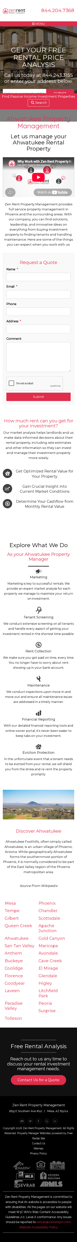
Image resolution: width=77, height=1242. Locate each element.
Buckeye (14, 960)
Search (41, 103)
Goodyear (15, 983)
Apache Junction (47, 928)
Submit (38, 397)
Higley (45, 983)
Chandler (48, 910)
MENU (40, 24)
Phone (11, 304)
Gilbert (12, 918)
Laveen (12, 990)
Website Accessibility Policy (38, 1227)
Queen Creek (18, 925)
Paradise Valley (14, 1006)
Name (10, 269)
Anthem (13, 953)
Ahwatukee (17, 938)
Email (10, 286)
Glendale (47, 975)
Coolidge (14, 968)
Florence (14, 975)
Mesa (10, 903)
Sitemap (38, 1148)
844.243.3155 (57, 75)
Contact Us (38, 1143)
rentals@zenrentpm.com (54, 1222)
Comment (13, 338)
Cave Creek (50, 960)
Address (12, 321)
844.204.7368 (57, 10)
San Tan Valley (19, 945)
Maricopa (48, 945)
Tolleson (13, 1018)
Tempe (12, 910)
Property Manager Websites (34, 1133)
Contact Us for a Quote (38, 1080)
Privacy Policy (38, 1153)
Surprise (47, 1010)
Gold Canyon (51, 938)
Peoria (45, 1003)
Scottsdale (49, 918)
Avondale (48, 953)
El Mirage (48, 968)
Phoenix (47, 903)
